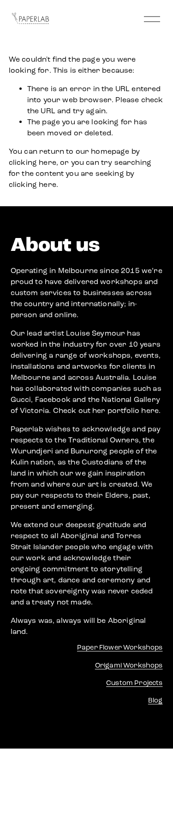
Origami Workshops (129, 665)
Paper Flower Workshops (120, 647)
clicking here (32, 162)
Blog (155, 700)
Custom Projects (134, 683)
